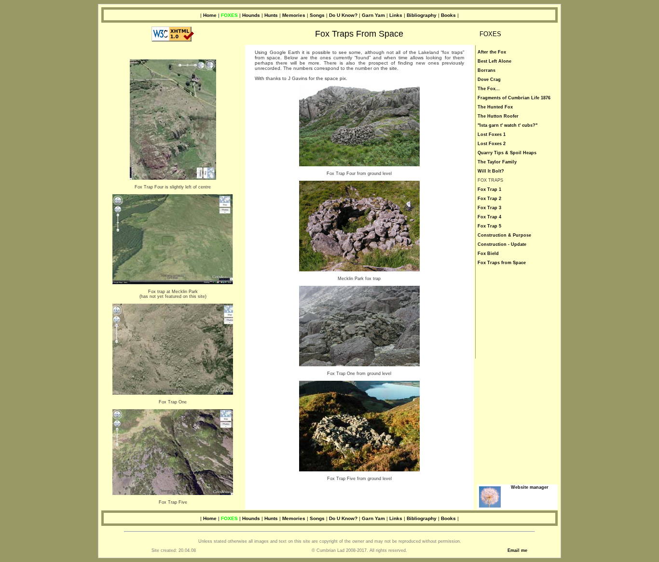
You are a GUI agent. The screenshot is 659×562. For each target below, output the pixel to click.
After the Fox (492, 52)
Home (210, 15)
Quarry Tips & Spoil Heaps (507, 152)
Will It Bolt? (491, 171)
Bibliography (422, 15)
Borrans (486, 70)
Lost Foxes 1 (492, 134)
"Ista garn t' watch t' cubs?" (507, 125)
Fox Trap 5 (489, 226)
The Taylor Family (497, 162)
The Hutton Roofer (498, 116)
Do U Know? (343, 15)
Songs (317, 15)
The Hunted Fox (495, 107)
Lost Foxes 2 (492, 143)
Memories (293, 15)
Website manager (530, 487)
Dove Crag (489, 79)
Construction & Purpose (504, 235)
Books (448, 15)
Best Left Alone (494, 61)
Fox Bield (488, 253)
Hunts (271, 15)
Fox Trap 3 (489, 207)
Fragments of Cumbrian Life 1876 (514, 97)
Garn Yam (373, 15)
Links (395, 15)
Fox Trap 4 (489, 216)
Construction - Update (502, 244)
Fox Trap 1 (489, 189)
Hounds (251, 15)
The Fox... (489, 88)
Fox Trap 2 (489, 198)
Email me (517, 550)
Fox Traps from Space (502, 262)
